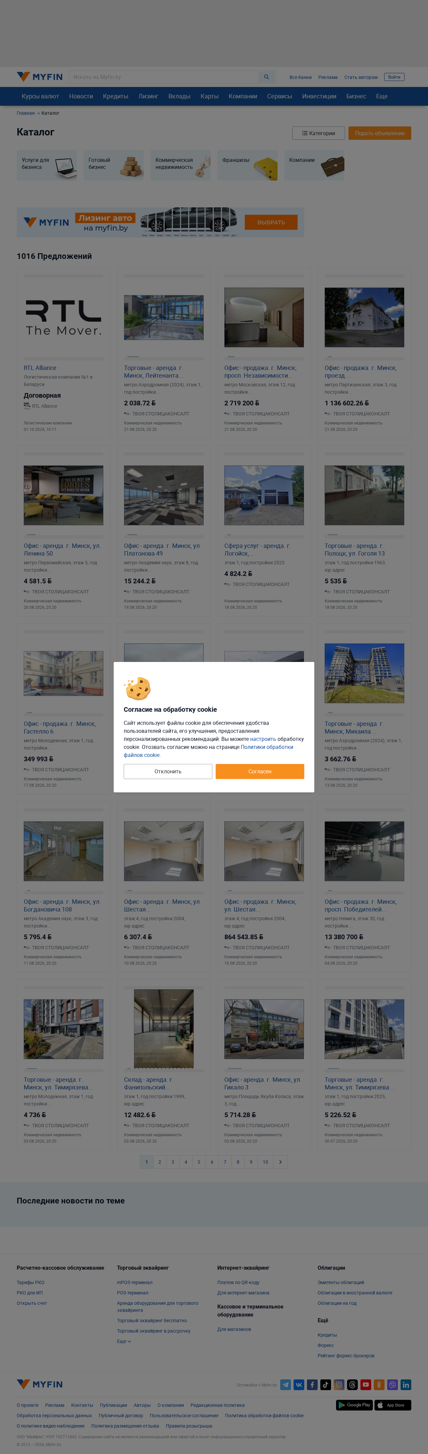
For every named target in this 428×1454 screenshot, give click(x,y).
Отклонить (168, 771)
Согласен (260, 771)
